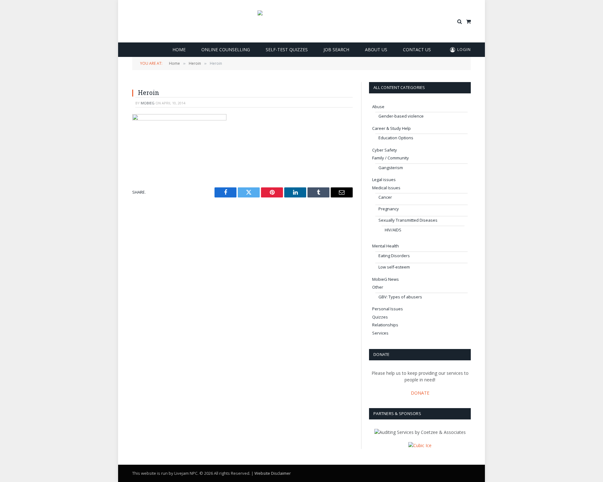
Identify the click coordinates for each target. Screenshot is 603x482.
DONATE (420, 393)
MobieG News (385, 279)
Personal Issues (387, 309)
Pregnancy (388, 209)
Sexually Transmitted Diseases (407, 220)
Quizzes (380, 317)
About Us (376, 50)
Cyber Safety (384, 150)
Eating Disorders (394, 255)
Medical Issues (386, 188)
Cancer (385, 197)
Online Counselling (225, 50)
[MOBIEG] (301, 21)
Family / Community (390, 158)
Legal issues (384, 179)
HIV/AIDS (393, 230)
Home (179, 50)
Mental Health (385, 246)
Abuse (378, 106)
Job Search (336, 50)
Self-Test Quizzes (287, 50)
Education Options (395, 138)
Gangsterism (390, 167)
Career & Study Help (391, 128)
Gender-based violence (401, 116)
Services (380, 333)
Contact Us (417, 50)
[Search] (459, 21)
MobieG (148, 103)
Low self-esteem (394, 267)
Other (377, 287)
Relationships (385, 325)
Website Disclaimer (272, 473)
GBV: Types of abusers (400, 297)
